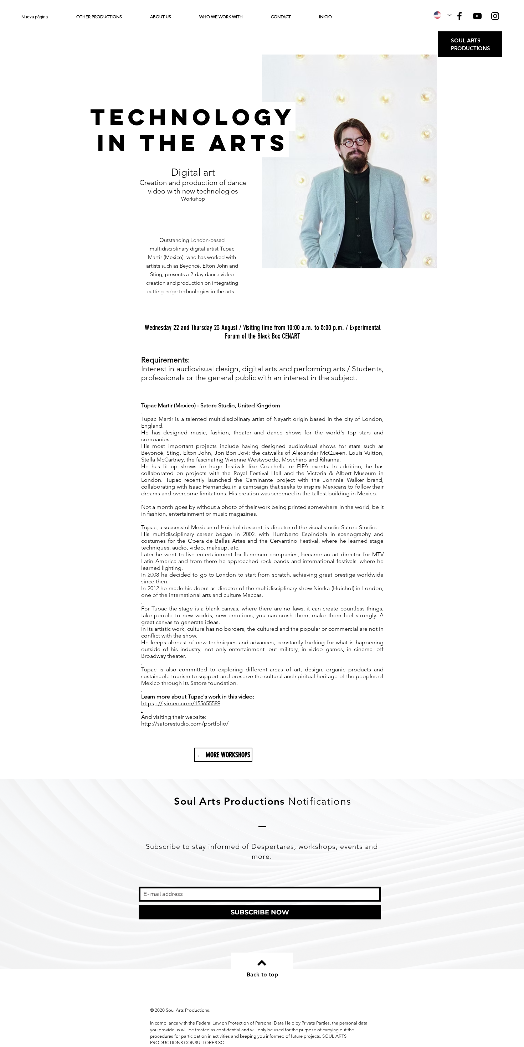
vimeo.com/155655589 (192, 703)
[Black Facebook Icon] (459, 16)
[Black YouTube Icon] (477, 16)
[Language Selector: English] (442, 15)
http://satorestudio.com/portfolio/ (184, 723)
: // (159, 703)
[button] (108, 16)
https (147, 703)
